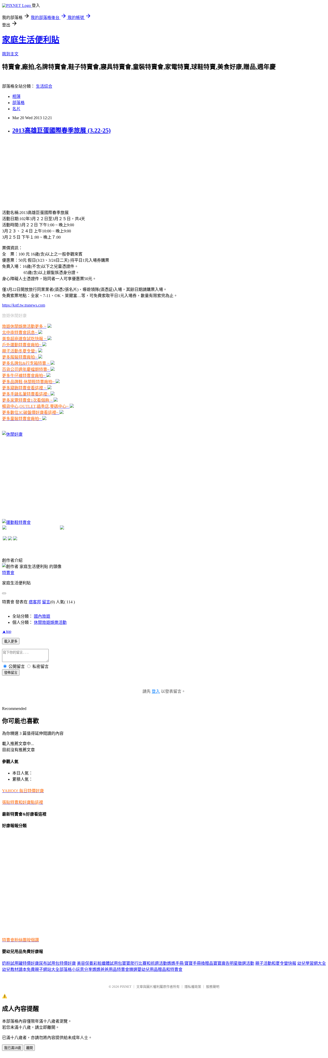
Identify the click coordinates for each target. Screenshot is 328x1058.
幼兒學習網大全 (311, 963)
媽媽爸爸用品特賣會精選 (114, 969)
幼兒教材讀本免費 (18, 969)
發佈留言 (10, 673)
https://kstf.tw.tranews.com (23, 305)
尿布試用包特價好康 (57, 963)
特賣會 (8, 573)
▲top (6, 631)
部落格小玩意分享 (75, 969)
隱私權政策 (192, 987)
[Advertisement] (40, 171)
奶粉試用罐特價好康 (20, 963)
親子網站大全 (47, 969)
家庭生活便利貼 (30, 39)
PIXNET (125, 987)
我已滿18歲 (12, 1048)
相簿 (16, 96)
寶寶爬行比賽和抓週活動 (144, 963)
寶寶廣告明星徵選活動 (233, 963)
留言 (46, 602)
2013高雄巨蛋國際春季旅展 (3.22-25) (61, 130)
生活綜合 (44, 86)
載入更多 (10, 641)
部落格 (18, 102)
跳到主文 (10, 54)
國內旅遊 (42, 616)
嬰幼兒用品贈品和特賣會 (159, 969)
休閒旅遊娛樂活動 (50, 622)
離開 (29, 1048)
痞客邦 (35, 602)
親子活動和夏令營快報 (275, 963)
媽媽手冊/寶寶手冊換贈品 (190, 963)
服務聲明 (212, 987)
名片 (16, 109)
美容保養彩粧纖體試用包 (99, 963)
